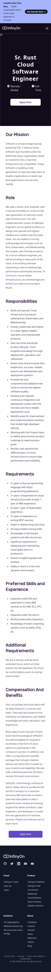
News (30, 934)
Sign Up (7, 885)
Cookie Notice (25, 959)
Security (21, 956)
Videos (31, 942)
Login (6, 889)
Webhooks (32, 893)
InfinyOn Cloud (11, 882)
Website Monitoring (13, 926)
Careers (31, 926)
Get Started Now (36, 11)
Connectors (33, 889)
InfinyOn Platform (36, 882)
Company (32, 922)
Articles (31, 930)
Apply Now (25, 102)
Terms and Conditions (35, 956)
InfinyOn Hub (34, 885)
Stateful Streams (35, 905)
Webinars (32, 938)
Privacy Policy (9, 956)
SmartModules (35, 897)
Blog (30, 946)
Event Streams (34, 901)
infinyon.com (35, 819)
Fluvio (9, 287)
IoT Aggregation (11, 922)
